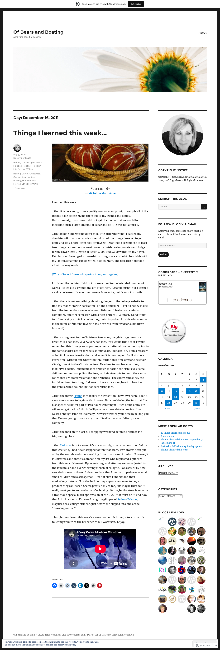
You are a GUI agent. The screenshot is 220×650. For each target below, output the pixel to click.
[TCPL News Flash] (191, 531)
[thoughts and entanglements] (172, 531)
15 (189, 391)
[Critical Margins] (191, 550)
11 (162, 391)
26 (168, 402)
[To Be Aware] (172, 570)
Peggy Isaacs (20, 154)
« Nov (168, 408)
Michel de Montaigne (102, 193)
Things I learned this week (174, 449)
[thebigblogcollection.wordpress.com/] (201, 541)
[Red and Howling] (201, 522)
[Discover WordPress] (172, 522)
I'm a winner (167, 436)
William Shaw (167, 287)
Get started (136, 4)
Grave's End (165, 284)
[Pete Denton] (182, 579)
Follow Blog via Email (177, 224)
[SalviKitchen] (162, 589)
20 (175, 397)
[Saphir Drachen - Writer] (162, 550)
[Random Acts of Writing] (172, 550)
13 (176, 391)
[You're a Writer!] (172, 589)
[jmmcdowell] (201, 579)
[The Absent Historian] (191, 589)
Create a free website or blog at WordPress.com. (62, 634)
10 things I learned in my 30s (175, 433)
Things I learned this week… (60, 133)
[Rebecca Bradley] (182, 522)
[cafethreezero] (172, 599)
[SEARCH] (204, 206)
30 (196, 402)
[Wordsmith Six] (172, 541)
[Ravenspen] (182, 541)
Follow (163, 254)
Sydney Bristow (127, 499)
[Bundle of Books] (201, 589)
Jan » (197, 408)
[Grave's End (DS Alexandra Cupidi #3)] (202, 287)
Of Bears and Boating (38, 32)
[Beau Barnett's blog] (182, 560)
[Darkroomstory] (182, 531)
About (203, 32)
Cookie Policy (69, 645)
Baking (17, 162)
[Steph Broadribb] (201, 531)
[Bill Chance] (182, 570)
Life (15, 169)
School (21, 169)
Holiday (27, 165)
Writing (30, 169)
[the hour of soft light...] (201, 560)
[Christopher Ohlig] (201, 570)
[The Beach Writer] (162, 541)
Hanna (78, 395)
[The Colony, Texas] (162, 531)
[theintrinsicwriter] (191, 579)
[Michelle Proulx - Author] (162, 579)
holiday (17, 180)
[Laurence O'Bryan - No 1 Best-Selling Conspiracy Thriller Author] (191, 560)
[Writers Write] (201, 550)
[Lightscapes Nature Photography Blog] (191, 541)
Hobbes (17, 165)
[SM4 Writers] (182, 550)
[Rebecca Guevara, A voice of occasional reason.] (182, 589)
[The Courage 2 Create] (172, 579)
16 (196, 391)
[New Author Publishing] (191, 599)
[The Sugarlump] (201, 599)
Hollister (65, 445)
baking (17, 173)
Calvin (25, 162)
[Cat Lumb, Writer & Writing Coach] (162, 570)
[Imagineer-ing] (172, 560)
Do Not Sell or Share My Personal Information (110, 634)
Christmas (34, 173)
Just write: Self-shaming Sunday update (181, 446)
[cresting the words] (162, 599)
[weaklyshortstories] (191, 570)
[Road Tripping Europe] (201, 608)
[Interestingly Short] (182, 599)
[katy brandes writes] (162, 608)
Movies (17, 183)
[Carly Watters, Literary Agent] (191, 608)
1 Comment (19, 188)
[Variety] (162, 522)
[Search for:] (179, 206)
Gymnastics (36, 162)
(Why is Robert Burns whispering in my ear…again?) (85, 274)
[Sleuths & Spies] (191, 522)
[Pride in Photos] (162, 560)
